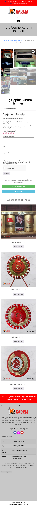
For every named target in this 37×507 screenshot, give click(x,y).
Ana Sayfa (6, 40)
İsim (4, 146)
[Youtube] (22, 432)
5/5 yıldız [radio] (14, 133)
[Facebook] (15, 432)
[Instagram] (18, 432)
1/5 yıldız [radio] (4, 133)
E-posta (6, 153)
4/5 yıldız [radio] (11, 133)
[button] (18, 21)
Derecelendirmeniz (9, 131)
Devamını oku (18, 247)
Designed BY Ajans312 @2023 (18, 504)
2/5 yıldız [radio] (6, 133)
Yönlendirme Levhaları (16, 40)
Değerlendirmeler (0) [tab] (11, 109)
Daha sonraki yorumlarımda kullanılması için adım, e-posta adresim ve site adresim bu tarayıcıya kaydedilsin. (17, 162)
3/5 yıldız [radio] (9, 133)
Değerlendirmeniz (9, 136)
